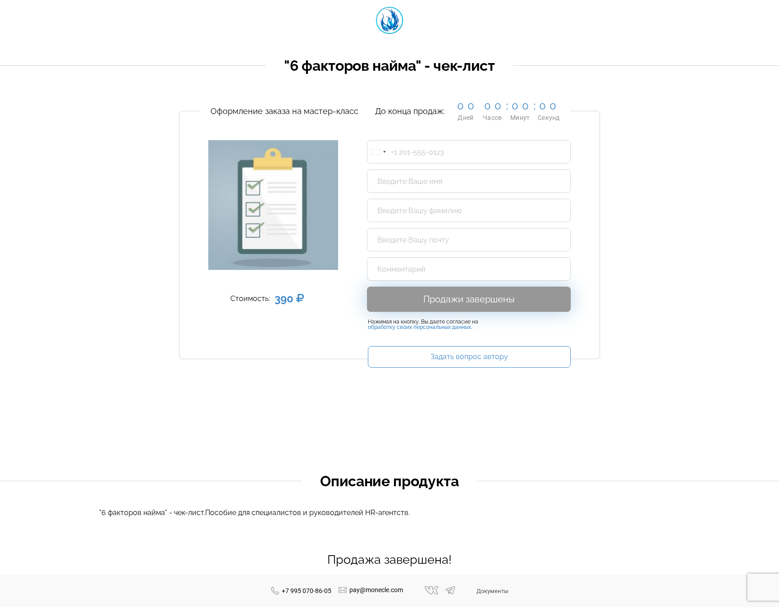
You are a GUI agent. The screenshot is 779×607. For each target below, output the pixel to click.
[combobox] (378, 152)
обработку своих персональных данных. (420, 327)
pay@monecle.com (376, 590)
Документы (493, 591)
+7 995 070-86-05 (306, 590)
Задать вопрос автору (469, 356)
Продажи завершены (469, 299)
